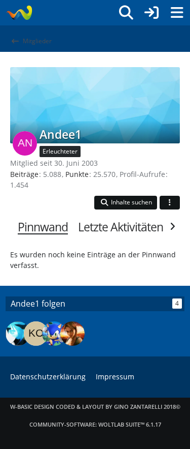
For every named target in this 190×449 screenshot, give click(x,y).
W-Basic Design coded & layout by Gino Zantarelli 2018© (95, 406)
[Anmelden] (151, 12)
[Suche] (126, 13)
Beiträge (24, 174)
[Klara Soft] (72, 333)
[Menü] (177, 13)
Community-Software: (95, 424)
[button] (125, 202)
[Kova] (36, 333)
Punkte (77, 174)
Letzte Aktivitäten (120, 227)
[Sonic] (54, 333)
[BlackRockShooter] (18, 333)
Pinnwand (43, 227)
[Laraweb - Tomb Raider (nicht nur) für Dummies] (19, 13)
